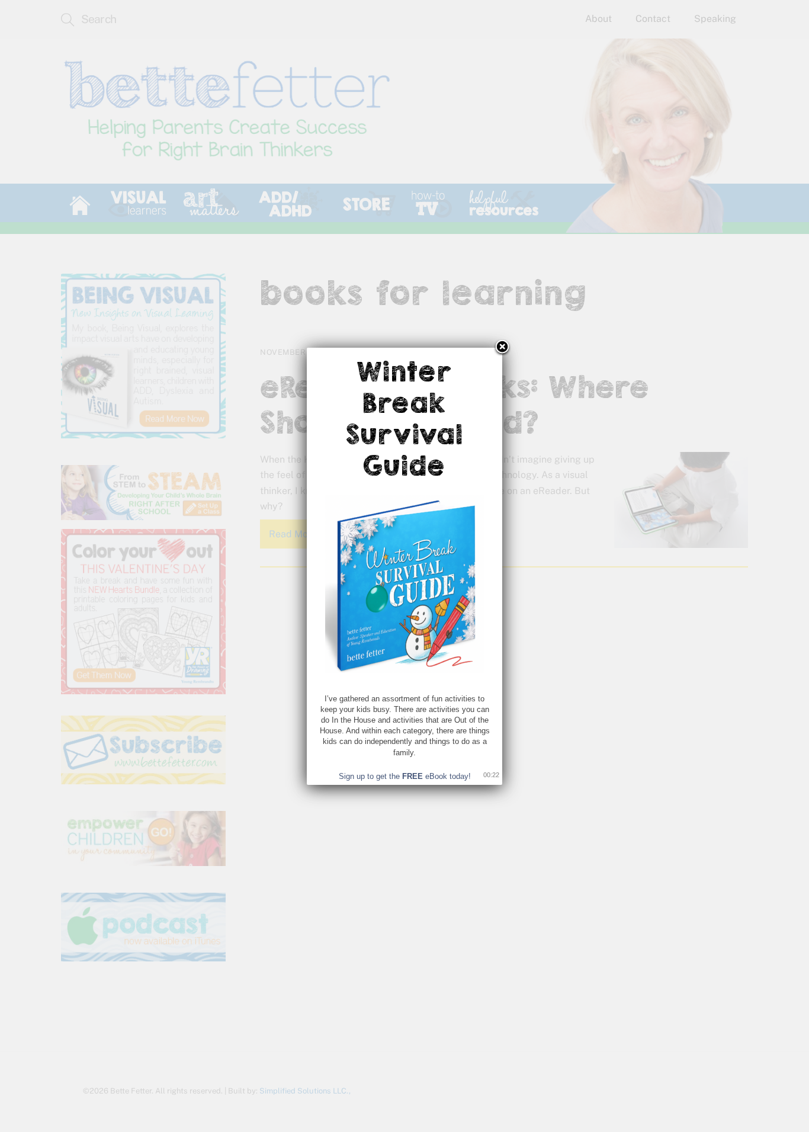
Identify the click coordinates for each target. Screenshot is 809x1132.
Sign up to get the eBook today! (405, 776)
